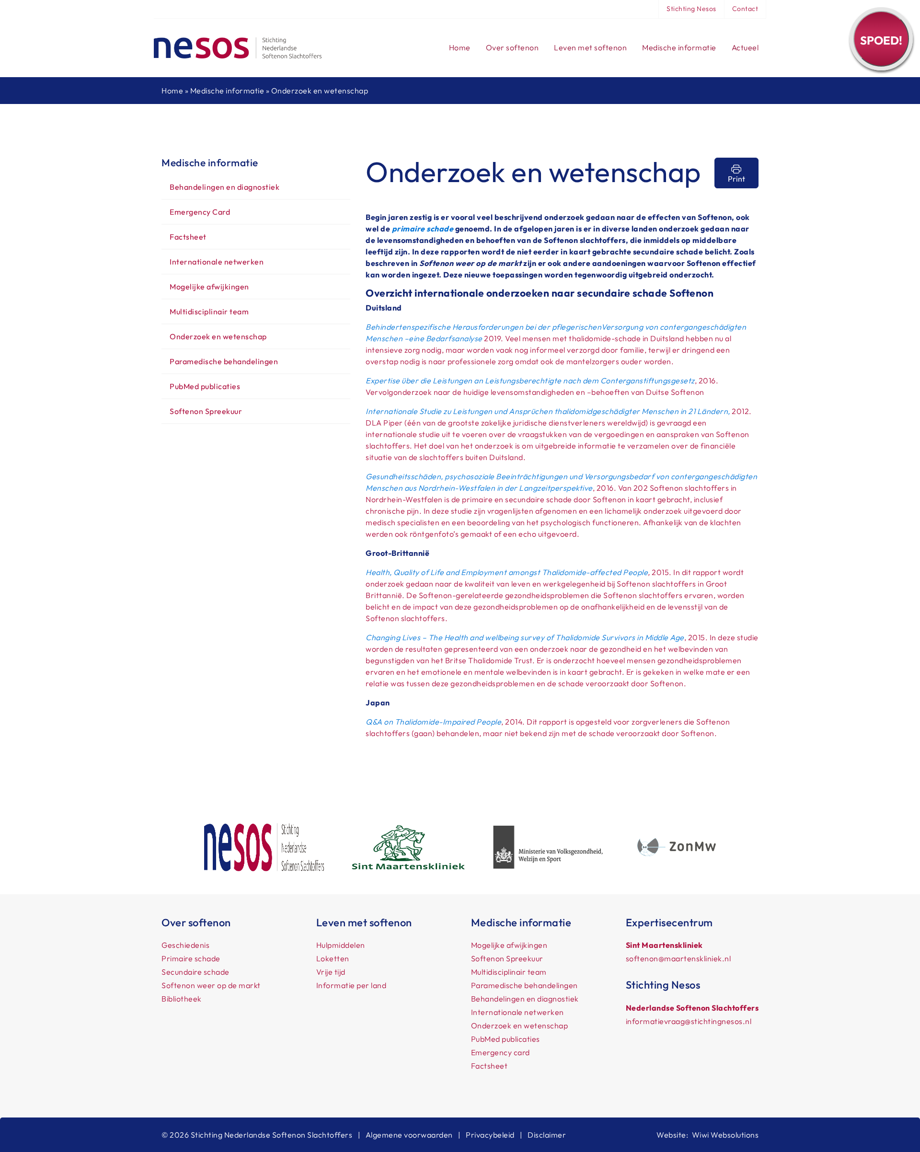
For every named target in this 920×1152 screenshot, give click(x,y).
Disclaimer (547, 1135)
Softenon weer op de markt (211, 985)
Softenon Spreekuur (206, 411)
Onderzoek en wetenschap (218, 336)
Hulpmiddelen (340, 945)
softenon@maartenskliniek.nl (678, 958)
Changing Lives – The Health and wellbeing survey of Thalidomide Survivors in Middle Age (525, 637)
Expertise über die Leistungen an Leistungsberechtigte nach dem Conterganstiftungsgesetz (530, 380)
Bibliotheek (181, 998)
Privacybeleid (490, 1135)
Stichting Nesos (691, 8)
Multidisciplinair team (209, 311)
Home (172, 90)
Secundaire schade (195, 972)
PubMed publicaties (205, 386)
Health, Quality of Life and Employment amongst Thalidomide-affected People (507, 572)
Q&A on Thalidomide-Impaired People (433, 721)
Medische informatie (227, 90)
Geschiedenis (185, 945)
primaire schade (423, 228)
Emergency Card (200, 212)
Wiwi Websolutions (725, 1135)
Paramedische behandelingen (224, 361)
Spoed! (881, 40)
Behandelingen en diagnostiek (224, 187)
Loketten (332, 958)
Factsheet (188, 237)
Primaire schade (190, 958)
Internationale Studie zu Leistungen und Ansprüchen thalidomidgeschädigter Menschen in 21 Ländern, (548, 411)
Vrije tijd (330, 972)
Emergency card (500, 1052)
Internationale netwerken (217, 261)
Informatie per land (351, 985)
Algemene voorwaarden (409, 1135)
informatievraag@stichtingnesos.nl (689, 1021)
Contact (745, 8)
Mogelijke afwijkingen (209, 286)
